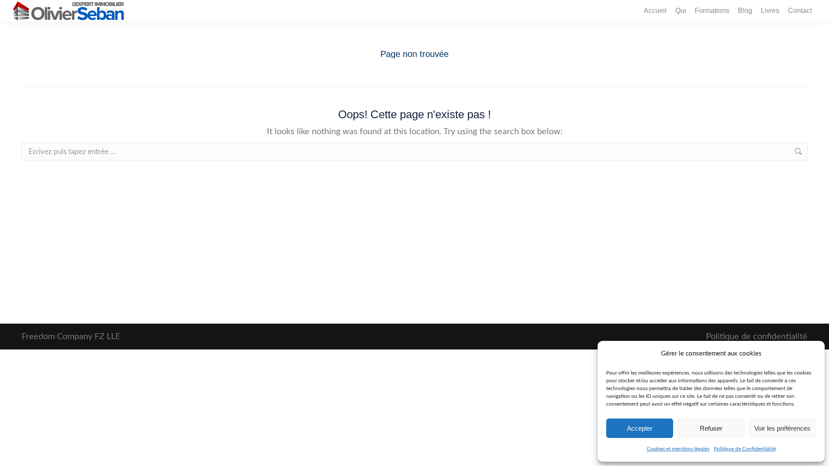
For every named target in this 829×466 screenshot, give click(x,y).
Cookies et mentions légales (678, 448)
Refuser (711, 428)
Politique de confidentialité (756, 336)
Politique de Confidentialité (745, 448)
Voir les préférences (782, 428)
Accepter (639, 428)
